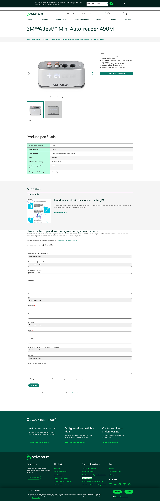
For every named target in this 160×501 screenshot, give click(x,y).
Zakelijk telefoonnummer (36, 339)
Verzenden (33, 385)
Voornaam (31, 280)
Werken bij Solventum (60, 471)
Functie (30, 355)
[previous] (29, 73)
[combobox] (116, 13)
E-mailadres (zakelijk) (35, 270)
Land (30, 297)
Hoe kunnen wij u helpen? (36, 262)
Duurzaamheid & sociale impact (63, 481)
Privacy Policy (36, 498)
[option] (62, 73)
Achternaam (32, 289)
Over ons (57, 468)
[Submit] (122, 13)
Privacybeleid (75, 392)
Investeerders (77, 13)
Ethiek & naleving (59, 485)
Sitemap (111, 475)
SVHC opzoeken (87, 478)
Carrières (84, 13)
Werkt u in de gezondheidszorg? (38, 253)
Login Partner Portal (115, 471)
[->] (111, 3)
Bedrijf (30, 330)
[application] (62, 72)
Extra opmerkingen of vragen (37, 363)
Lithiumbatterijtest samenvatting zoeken (94, 485)
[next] (93, 73)
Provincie (31, 322)
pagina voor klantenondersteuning (66, 240)
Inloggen (69, 13)
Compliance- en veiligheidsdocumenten (94, 475)
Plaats (30, 314)
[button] (120, 497)
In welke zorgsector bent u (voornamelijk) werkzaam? (44, 347)
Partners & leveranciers (61, 478)
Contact (111, 468)
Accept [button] (117, 491)
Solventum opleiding (88, 471)
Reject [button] (129, 491)
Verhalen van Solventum (89, 468)
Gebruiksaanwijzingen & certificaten (92, 481)
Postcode (31, 305)
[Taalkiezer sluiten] (124, 3)
